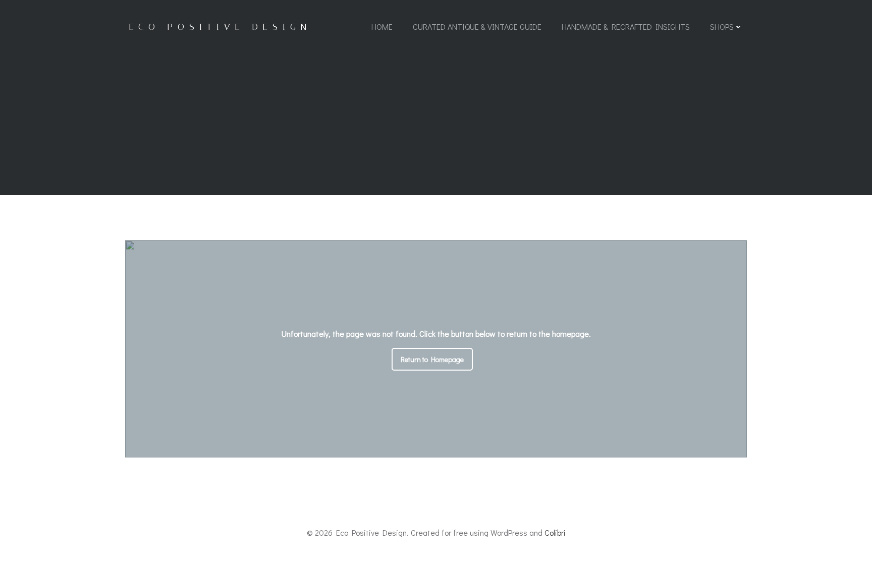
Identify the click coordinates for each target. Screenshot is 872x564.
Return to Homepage (432, 359)
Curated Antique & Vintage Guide (477, 26)
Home (382, 26)
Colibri (555, 532)
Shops (722, 26)
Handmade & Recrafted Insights (626, 26)
